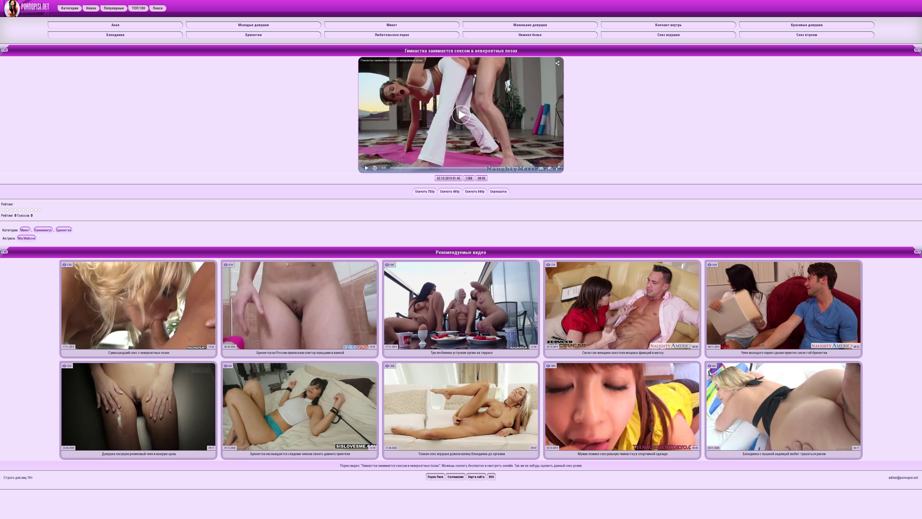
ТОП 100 (138, 8)
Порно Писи (435, 477)
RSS (491, 477)
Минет (392, 25)
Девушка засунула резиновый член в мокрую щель (139, 454)
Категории (69, 8)
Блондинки (115, 35)
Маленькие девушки (530, 25)
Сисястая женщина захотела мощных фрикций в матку (622, 353)
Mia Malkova (26, 238)
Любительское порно (392, 35)
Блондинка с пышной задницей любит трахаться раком (784, 454)
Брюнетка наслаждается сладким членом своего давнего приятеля (300, 454)
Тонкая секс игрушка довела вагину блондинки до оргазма (461, 454)
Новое (91, 8)
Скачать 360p (475, 191)
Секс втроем (806, 35)
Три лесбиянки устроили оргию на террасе (462, 353)
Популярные (114, 8)
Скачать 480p (450, 191)
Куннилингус (43, 230)
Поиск (158, 8)
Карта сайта (476, 477)
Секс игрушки (668, 35)
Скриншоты (498, 191)
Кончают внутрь (668, 25)
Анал (115, 25)
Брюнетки (253, 35)
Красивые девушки (807, 25)
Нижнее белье (530, 35)
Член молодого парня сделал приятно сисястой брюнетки (784, 353)
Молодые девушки (253, 25)
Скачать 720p (425, 191)
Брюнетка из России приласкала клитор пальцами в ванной (300, 353)
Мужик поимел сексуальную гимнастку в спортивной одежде (623, 454)
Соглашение (456, 477)
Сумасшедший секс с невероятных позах (139, 353)
